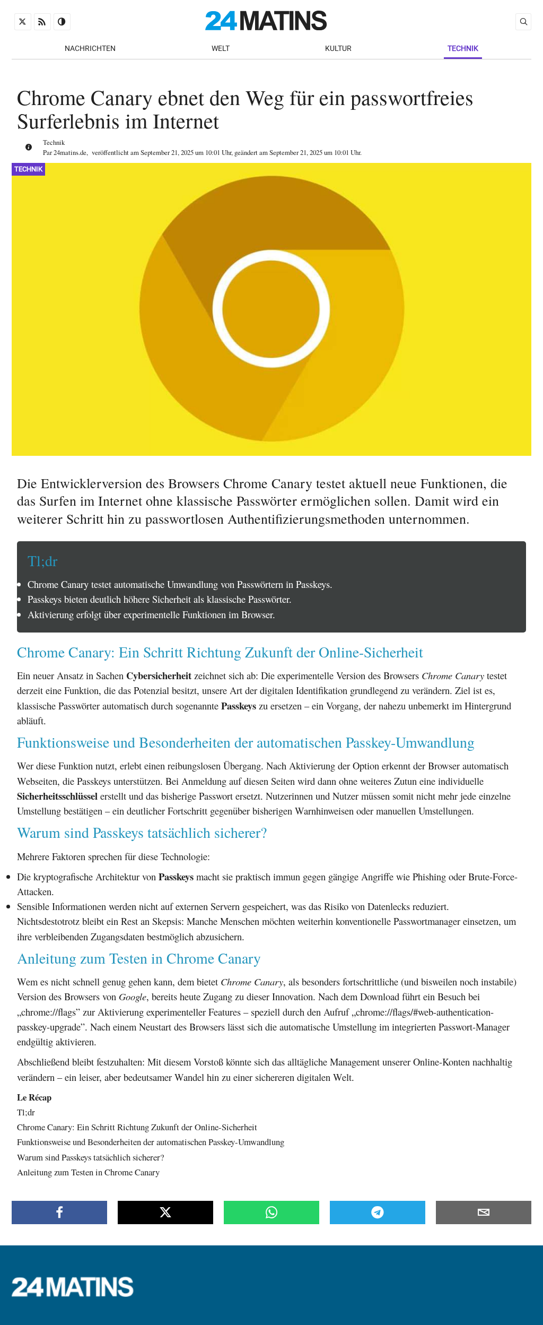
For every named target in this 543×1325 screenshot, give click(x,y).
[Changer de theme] (62, 21)
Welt (221, 48)
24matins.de (70, 152)
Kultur (338, 48)
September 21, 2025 (167, 152)
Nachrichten (90, 48)
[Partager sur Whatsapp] (271, 1212)
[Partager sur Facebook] (59, 1212)
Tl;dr (26, 1112)
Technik (463, 48)
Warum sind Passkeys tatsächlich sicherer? (90, 1157)
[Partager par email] (483, 1212)
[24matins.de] (78, 1294)
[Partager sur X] (165, 1212)
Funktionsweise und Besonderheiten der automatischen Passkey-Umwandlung (150, 1142)
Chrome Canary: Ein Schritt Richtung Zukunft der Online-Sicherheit (137, 1127)
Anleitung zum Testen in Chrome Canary (88, 1172)
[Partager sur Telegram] (377, 1212)
